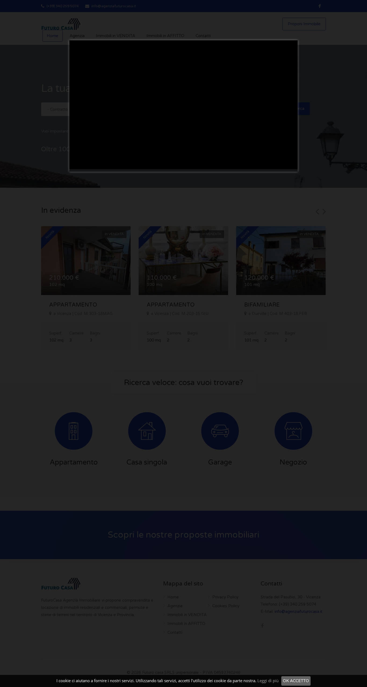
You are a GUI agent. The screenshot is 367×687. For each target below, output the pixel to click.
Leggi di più (268, 680)
